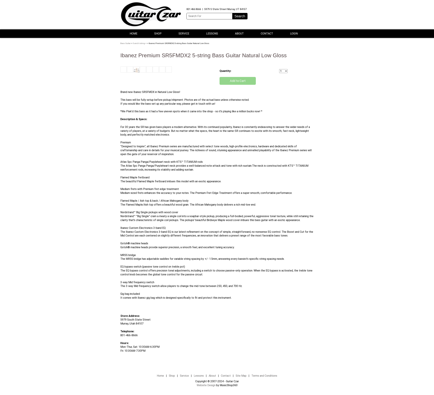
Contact (267, 33)
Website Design (206, 385)
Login (294, 33)
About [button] (239, 33)
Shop (158, 33)
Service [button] (184, 33)
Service (184, 375)
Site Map (241, 375)
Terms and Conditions (264, 375)
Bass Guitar (125, 43)
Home (133, 33)
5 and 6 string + (140, 43)
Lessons (212, 33)
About (212, 375)
